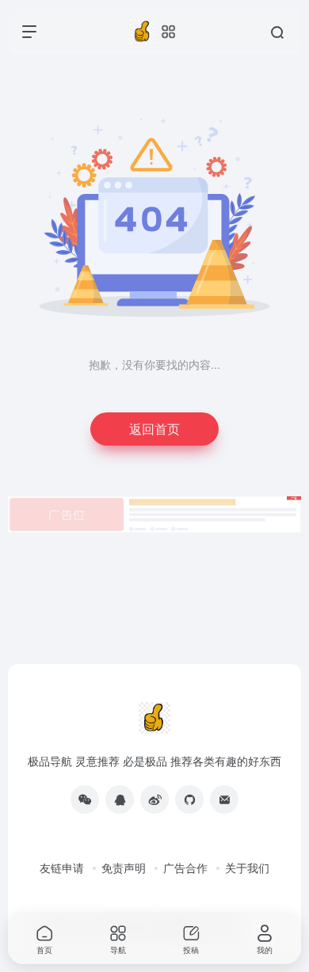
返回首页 (154, 429)
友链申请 (62, 867)
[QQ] (119, 799)
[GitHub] (189, 799)
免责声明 (123, 867)
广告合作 (185, 867)
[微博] (154, 799)
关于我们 (247, 867)
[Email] (224, 799)
